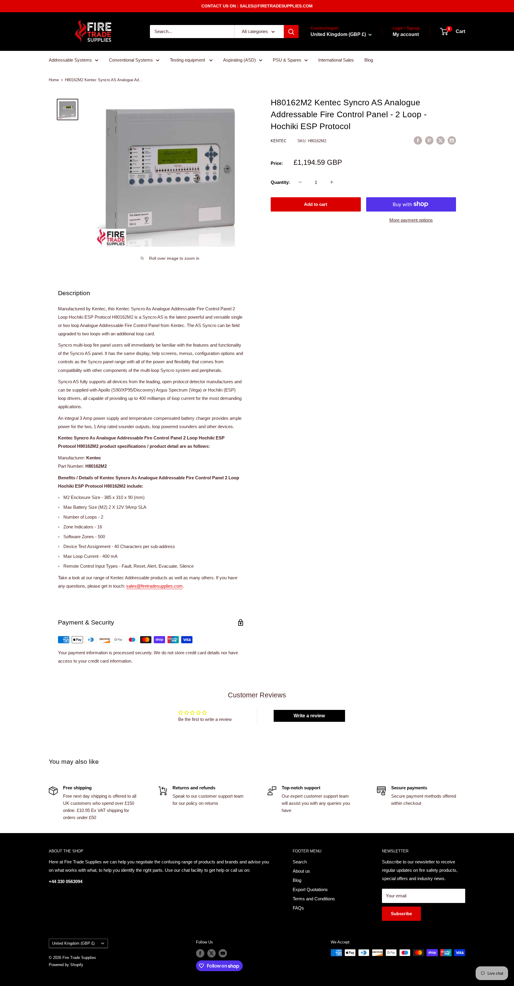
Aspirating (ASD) (239, 59)
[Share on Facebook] (418, 140)
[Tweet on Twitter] (440, 140)
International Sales (336, 59)
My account (406, 34)
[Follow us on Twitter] (211, 953)
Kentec (279, 141)
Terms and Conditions (314, 898)
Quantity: (280, 181)
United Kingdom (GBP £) (73, 943)
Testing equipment (188, 59)
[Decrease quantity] (300, 182)
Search (300, 861)
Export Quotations (310, 889)
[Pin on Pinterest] (429, 140)
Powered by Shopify (66, 964)
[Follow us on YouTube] (223, 953)
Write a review (309, 715)
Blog (368, 59)
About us (301, 871)
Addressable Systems (70, 59)
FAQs (298, 907)
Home (54, 80)
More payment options (411, 219)
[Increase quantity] (331, 182)
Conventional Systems (131, 59)
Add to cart (315, 203)
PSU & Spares (287, 59)
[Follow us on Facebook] (200, 953)
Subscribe (401, 913)
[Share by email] (452, 140)
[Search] (291, 31)
